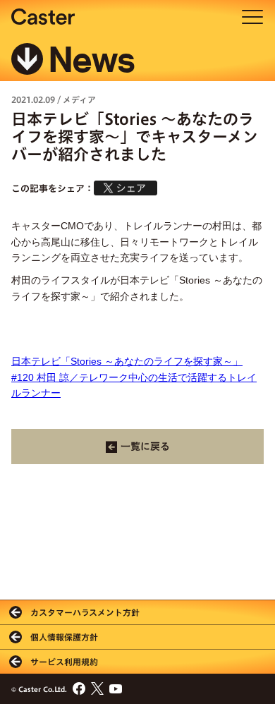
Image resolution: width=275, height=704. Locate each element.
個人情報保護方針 (64, 637)
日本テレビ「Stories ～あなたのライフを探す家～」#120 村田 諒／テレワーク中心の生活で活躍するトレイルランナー (134, 377)
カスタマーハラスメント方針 (85, 612)
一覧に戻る (145, 446)
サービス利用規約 (64, 661)
